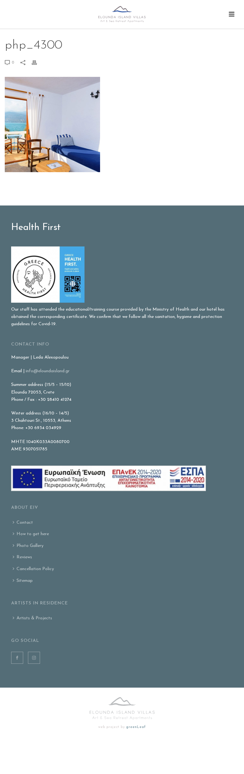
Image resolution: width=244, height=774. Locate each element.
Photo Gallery (30, 545)
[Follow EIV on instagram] (34, 658)
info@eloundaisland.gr (48, 371)
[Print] (37, 62)
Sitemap (25, 580)
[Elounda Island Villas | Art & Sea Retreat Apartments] (122, 14)
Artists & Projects (34, 618)
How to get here (33, 534)
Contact (25, 522)
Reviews (24, 557)
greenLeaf (136, 727)
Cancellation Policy (35, 569)
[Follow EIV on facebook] (17, 658)
